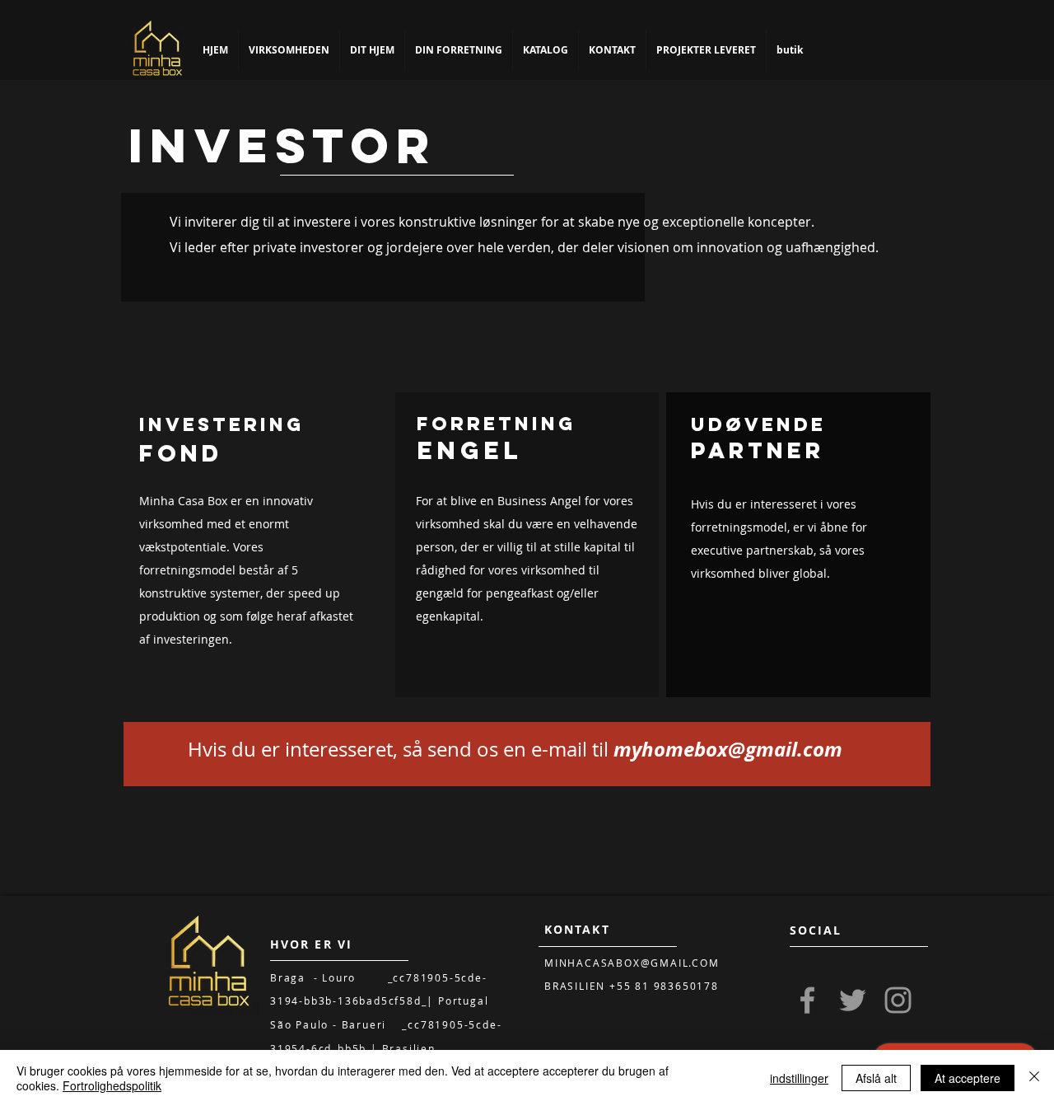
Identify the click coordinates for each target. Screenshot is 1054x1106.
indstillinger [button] (799, 1078)
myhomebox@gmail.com (727, 749)
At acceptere (967, 1078)
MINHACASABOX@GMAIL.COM (632, 962)
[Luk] (1034, 1078)
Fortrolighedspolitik (112, 1085)
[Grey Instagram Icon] (898, 1000)
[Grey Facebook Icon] (807, 1000)
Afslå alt (876, 1078)
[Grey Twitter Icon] (852, 1000)
